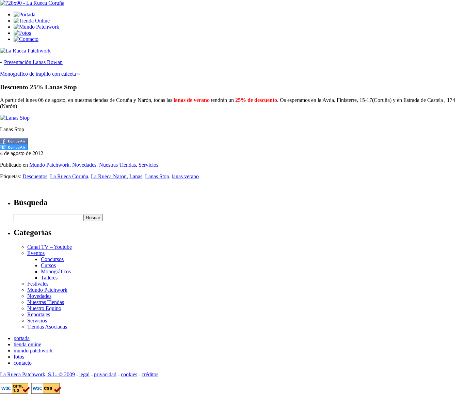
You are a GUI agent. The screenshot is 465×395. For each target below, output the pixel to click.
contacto (23, 363)
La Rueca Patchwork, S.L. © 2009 (37, 374)
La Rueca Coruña (69, 176)
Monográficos (56, 271)
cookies (129, 374)
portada (22, 338)
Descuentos (34, 176)
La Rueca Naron (109, 176)
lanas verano (185, 176)
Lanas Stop (157, 176)
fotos (19, 357)
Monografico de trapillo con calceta (38, 74)
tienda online (27, 344)
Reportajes (38, 314)
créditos (150, 374)
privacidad (105, 374)
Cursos (48, 265)
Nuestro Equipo (44, 308)
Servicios (148, 165)
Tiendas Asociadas (47, 327)
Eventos (36, 253)
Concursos (52, 259)
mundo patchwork (33, 350)
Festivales (37, 284)
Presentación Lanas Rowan (33, 62)
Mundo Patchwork (49, 165)
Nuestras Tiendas (117, 165)
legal (84, 374)
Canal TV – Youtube (49, 247)
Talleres (49, 277)
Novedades (84, 165)
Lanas (135, 176)
